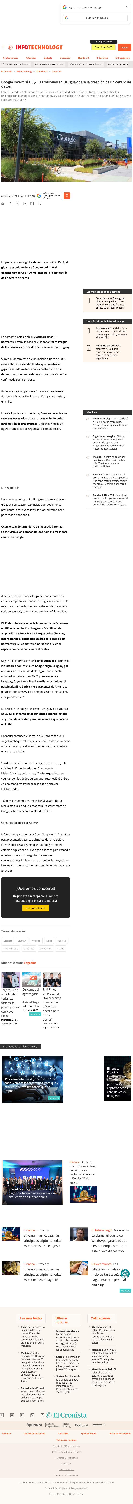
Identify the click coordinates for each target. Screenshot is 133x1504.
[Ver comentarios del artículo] (39, 204)
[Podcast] (82, 1426)
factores (62, 940)
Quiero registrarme (35, 908)
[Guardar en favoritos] (67, 195)
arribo (49, 940)
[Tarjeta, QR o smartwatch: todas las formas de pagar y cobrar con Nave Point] (10, 980)
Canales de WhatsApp (34, 1433)
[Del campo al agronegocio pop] (31, 979)
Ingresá (124, 47)
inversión (36, 940)
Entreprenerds (122, 57)
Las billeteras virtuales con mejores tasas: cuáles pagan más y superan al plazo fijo (111, 332)
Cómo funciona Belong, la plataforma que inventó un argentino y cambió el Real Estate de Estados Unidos (110, 303)
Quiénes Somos (89, 1433)
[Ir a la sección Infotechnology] (39, 47)
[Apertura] (34, 1425)
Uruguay (22, 940)
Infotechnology (24, 71)
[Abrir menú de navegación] (4, 47)
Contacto (6, 1433)
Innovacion (65, 57)
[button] (125, 1273)
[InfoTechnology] (99, 1426)
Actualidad (31, 57)
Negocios (57, 71)
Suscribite (63, 1433)
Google (60, 948)
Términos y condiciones (66, 1457)
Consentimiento (66, 1469)
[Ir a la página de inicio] (10, 47)
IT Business (102, 57)
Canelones (29, 948)
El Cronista (6, 71)
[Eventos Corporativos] (52, 1426)
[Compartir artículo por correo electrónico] (32, 204)
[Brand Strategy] (67, 1426)
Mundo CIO (83, 57)
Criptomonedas (10, 57)
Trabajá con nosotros (66, 1440)
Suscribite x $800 (103, 47)
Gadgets (48, 57)
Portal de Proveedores (120, 1433)
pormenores (46, 948)
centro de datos (10, 948)
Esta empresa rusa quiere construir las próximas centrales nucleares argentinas (108, 352)
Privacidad (66, 1463)
